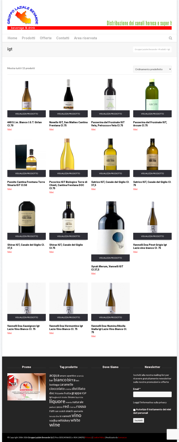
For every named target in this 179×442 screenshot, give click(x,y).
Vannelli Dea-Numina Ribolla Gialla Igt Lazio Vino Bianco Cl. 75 (109, 329)
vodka (53, 420)
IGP (84, 393)
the (57, 416)
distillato (78, 389)
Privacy (88, 437)
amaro (63, 375)
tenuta (52, 416)
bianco (60, 379)
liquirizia (79, 397)
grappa (76, 393)
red (66, 406)
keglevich (56, 397)
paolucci (52, 407)
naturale (77, 402)
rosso (81, 406)
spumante (78, 411)
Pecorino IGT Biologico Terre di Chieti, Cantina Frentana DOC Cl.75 (68, 185)
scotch (62, 411)
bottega (54, 384)
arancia (80, 376)
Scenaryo (122, 437)
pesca (59, 407)
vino (76, 415)
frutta (67, 393)
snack (69, 411)
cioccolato (57, 389)
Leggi (136, 402)
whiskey (64, 420)
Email (137, 388)
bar (51, 380)
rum (52, 411)
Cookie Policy (99, 437)
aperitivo (71, 375)
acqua (54, 375)
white (75, 420)
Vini (9, 129)
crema (68, 389)
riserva (72, 407)
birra (71, 379)
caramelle (66, 384)
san (57, 411)
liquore (57, 401)
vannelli (66, 416)
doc (51, 393)
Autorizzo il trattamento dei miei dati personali (152, 411)
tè (61, 416)
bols (77, 380)
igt (50, 397)
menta (69, 402)
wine (54, 425)
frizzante (59, 393)
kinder (65, 397)
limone (71, 397)
